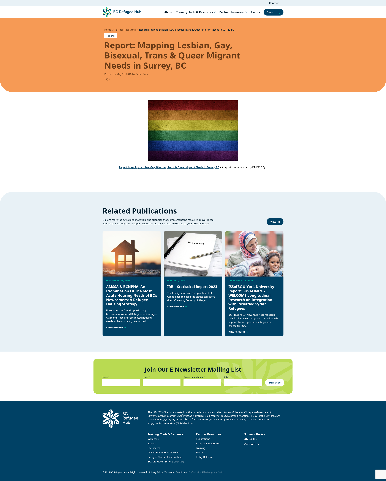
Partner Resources (231, 12)
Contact (274, 3)
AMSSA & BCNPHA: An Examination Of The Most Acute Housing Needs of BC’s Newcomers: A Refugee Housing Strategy (131, 295)
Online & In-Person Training (163, 452)
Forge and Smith (215, 472)
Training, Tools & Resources (194, 12)
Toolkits (152, 443)
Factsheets (154, 448)
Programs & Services (208, 443)
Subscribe (274, 382)
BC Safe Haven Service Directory (166, 461)
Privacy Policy (156, 472)
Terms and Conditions (176, 472)
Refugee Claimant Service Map (165, 457)
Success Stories (254, 434)
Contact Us (251, 444)
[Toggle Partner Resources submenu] (246, 12)
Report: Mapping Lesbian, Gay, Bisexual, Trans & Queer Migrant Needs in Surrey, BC (169, 167)
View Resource (114, 327)
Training (200, 448)
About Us (250, 439)
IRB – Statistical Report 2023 (192, 286)
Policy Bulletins (204, 457)
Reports (111, 35)
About (168, 12)
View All (275, 221)
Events (255, 12)
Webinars (153, 439)
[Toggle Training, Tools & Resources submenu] (215, 12)
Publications (203, 439)
